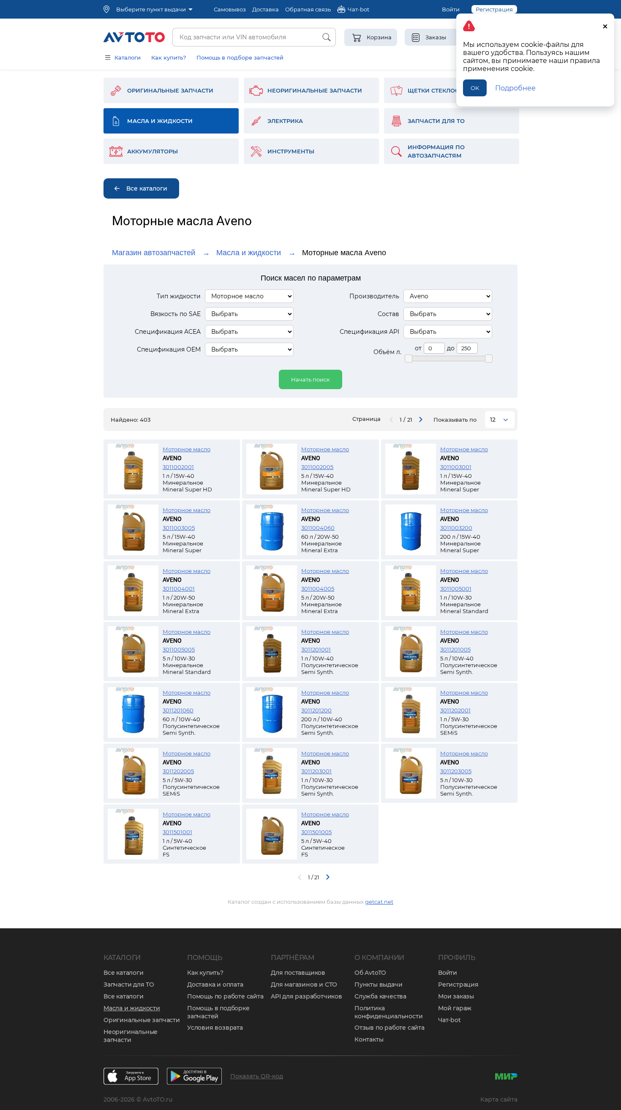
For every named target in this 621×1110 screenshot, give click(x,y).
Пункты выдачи (378, 984)
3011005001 (455, 588)
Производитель (374, 296)
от (418, 348)
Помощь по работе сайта (225, 996)
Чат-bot (449, 1020)
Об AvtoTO (370, 972)
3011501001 (177, 832)
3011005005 (179, 649)
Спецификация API (369, 332)
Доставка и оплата (215, 984)
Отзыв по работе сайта (389, 1027)
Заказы (435, 37)
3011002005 (317, 467)
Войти (451, 9)
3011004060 (318, 527)
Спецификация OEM (169, 349)
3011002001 (178, 467)
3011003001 (455, 467)
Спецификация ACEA (168, 332)
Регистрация (458, 984)
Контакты (368, 1039)
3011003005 (179, 527)
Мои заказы (456, 996)
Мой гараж (454, 1008)
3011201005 (455, 649)
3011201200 (316, 710)
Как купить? (168, 57)
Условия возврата (215, 1027)
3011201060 (178, 710)
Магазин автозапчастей (153, 252)
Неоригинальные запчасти (131, 1036)
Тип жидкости (179, 296)
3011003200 (456, 527)
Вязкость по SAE (175, 314)
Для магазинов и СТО (304, 984)
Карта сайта (499, 1099)
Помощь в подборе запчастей (239, 57)
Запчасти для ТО (129, 984)
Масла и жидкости (248, 252)
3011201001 (316, 649)
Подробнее (515, 88)
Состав (388, 314)
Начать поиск (310, 379)
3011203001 (316, 771)
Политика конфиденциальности (388, 1012)
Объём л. (387, 352)
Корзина (379, 37)
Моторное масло (186, 449)
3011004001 (179, 588)
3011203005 (455, 771)
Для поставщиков (298, 972)
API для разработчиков (306, 996)
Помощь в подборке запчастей (218, 1012)
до (451, 348)
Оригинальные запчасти (142, 1020)
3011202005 (178, 771)
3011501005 (316, 832)
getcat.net (379, 901)
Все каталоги (124, 972)
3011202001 (455, 710)
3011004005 (317, 588)
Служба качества (380, 996)
